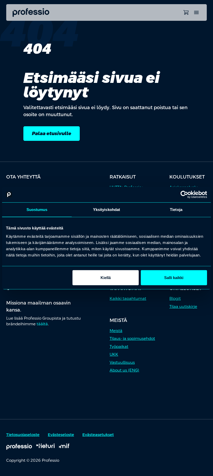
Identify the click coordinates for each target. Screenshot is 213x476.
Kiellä (106, 277)
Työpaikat (119, 346)
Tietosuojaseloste (22, 434)
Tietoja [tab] (176, 209)
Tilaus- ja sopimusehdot (132, 338)
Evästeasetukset (98, 434)
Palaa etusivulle (51, 133)
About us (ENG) (124, 370)
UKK (114, 354)
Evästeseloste (61, 434)
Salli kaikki (173, 277)
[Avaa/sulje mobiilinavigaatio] (196, 12)
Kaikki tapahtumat (128, 298)
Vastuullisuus (122, 362)
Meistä (116, 330)
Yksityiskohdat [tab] (106, 209)
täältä (42, 324)
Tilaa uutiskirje (183, 306)
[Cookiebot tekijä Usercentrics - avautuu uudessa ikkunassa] (184, 195)
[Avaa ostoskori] (186, 12)
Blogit (175, 298)
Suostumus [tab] (37, 209)
